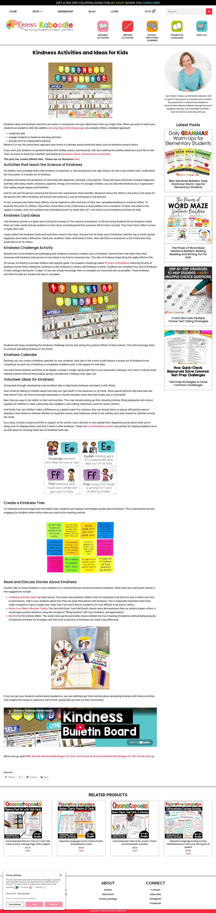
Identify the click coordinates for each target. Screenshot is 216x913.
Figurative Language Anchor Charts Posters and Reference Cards (81, 843)
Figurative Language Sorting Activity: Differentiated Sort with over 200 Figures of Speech (188, 844)
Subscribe (155, 894)
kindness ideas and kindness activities (86, 154)
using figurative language (68, 128)
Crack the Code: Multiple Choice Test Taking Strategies (188, 319)
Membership (65, 11)
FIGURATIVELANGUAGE (177, 36)
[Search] (209, 11)
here (76, 159)
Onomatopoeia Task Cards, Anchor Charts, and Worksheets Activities (135, 843)
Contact (155, 889)
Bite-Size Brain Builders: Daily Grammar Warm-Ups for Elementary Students (188, 184)
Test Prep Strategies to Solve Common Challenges (188, 383)
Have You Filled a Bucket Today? (29, 608)
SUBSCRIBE (151, 3)
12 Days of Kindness (117, 263)
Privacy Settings (108, 898)
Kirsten (108, 889)
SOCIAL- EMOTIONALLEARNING (152, 37)
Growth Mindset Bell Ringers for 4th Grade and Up (123, 756)
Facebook (155, 903)
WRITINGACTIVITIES (128, 36)
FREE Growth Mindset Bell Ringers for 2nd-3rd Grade (58, 756)
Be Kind (13, 616)
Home (13, 11)
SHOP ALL (202, 35)
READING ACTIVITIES (103, 36)
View (27, 850)
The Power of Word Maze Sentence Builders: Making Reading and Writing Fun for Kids (188, 252)
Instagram (155, 898)
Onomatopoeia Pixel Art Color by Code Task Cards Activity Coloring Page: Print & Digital (27, 843)
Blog (92, 11)
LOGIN (114, 11)
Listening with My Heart (23, 597)
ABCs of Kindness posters (99, 426)
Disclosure (108, 894)
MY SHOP (117, 3)
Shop (35, 11)
